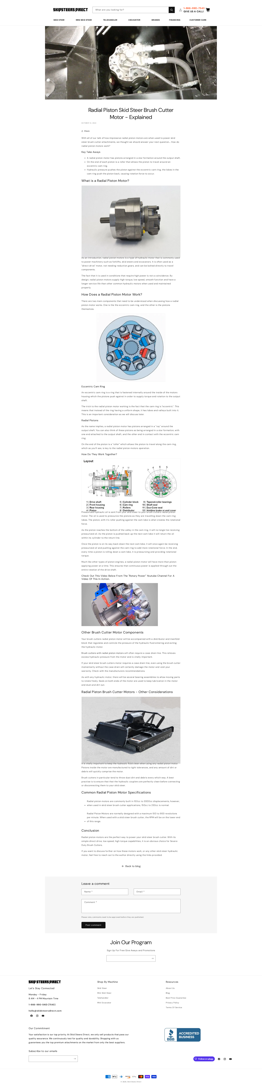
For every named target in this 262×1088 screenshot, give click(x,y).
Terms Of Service (174, 1007)
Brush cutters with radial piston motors (102, 653)
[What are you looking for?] (172, 10)
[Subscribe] (152, 958)
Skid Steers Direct (134, 1082)
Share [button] (87, 131)
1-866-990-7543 (194, 8)
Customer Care (198, 20)
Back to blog (133, 866)
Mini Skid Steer (84, 20)
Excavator (134, 20)
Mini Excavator (104, 1002)
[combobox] (134, 10)
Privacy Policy (172, 1002)
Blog (168, 993)
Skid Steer (59, 20)
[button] (60, 20)
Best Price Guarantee (176, 998)
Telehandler (110, 20)
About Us (170, 988)
